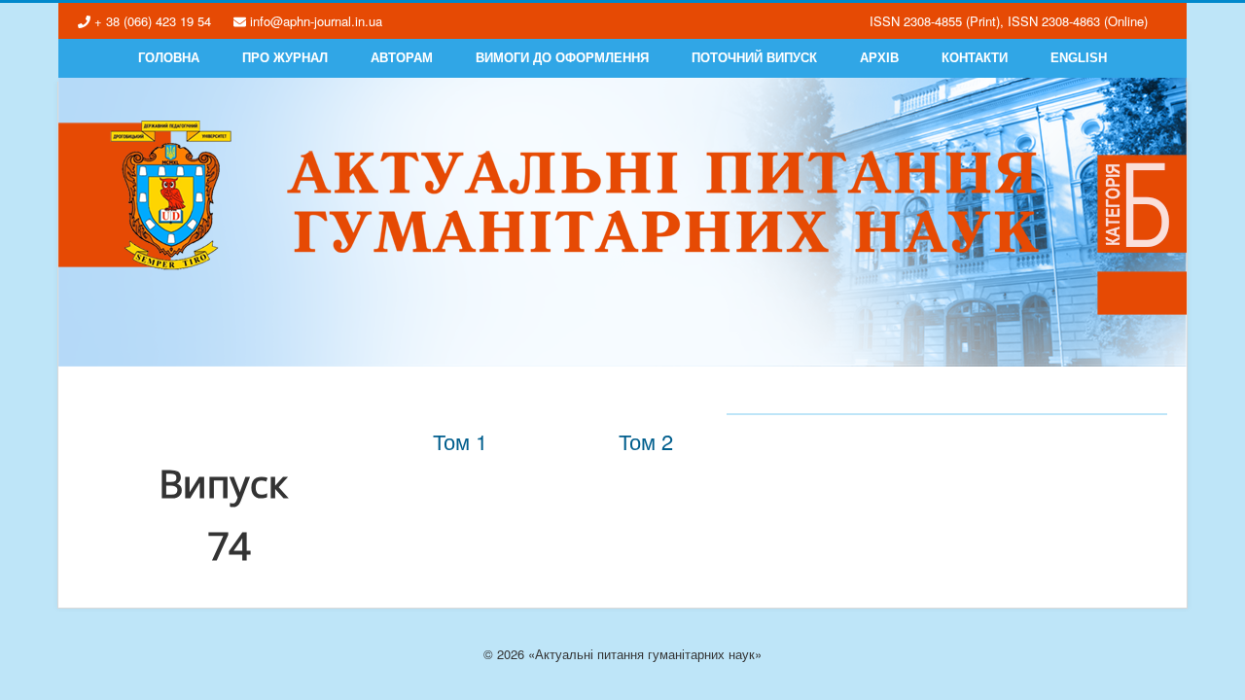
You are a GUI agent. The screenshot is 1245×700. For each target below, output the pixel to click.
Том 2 (646, 441)
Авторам (402, 58)
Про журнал (285, 58)
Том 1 (460, 441)
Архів (879, 58)
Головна (168, 58)
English (1078, 58)
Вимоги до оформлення (562, 58)
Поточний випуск (754, 58)
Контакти (975, 58)
